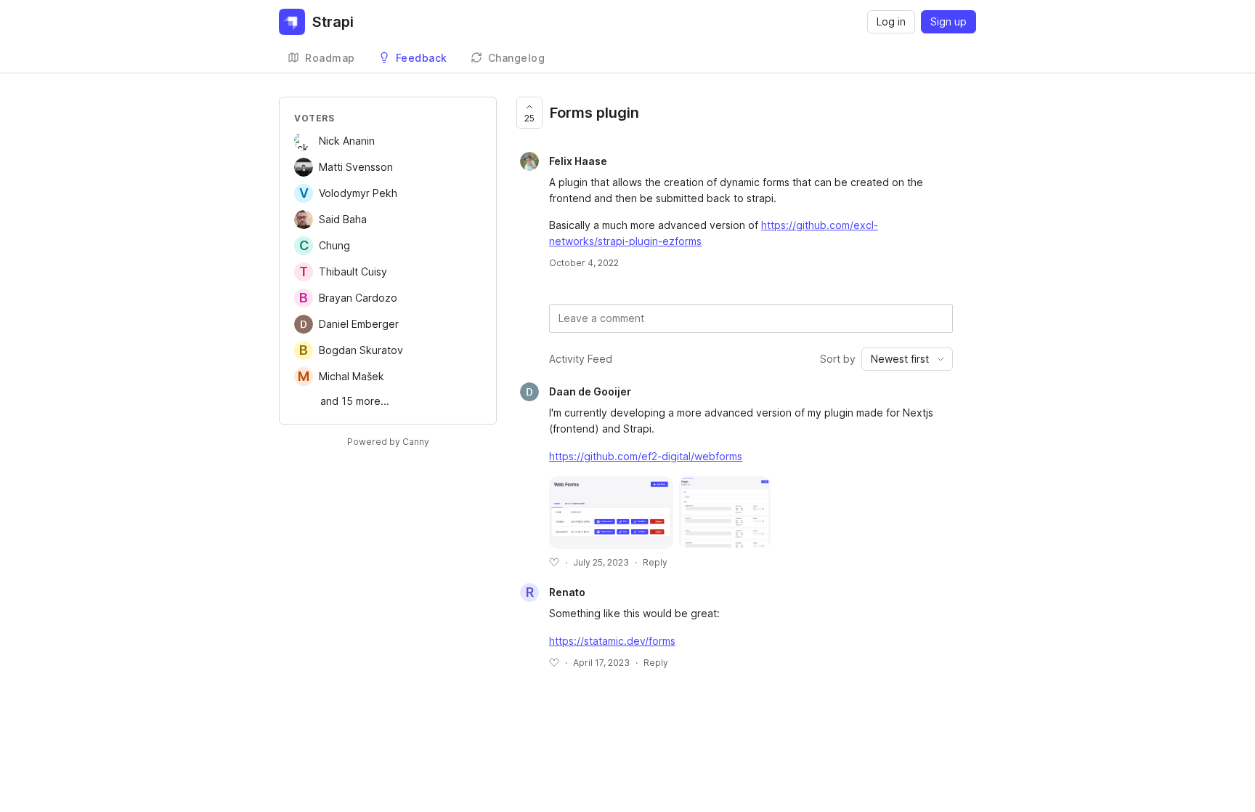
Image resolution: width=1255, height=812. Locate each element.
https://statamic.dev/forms (612, 641)
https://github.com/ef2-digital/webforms (645, 456)
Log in (891, 21)
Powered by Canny (388, 441)
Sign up (948, 21)
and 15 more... (354, 401)
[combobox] (907, 359)
